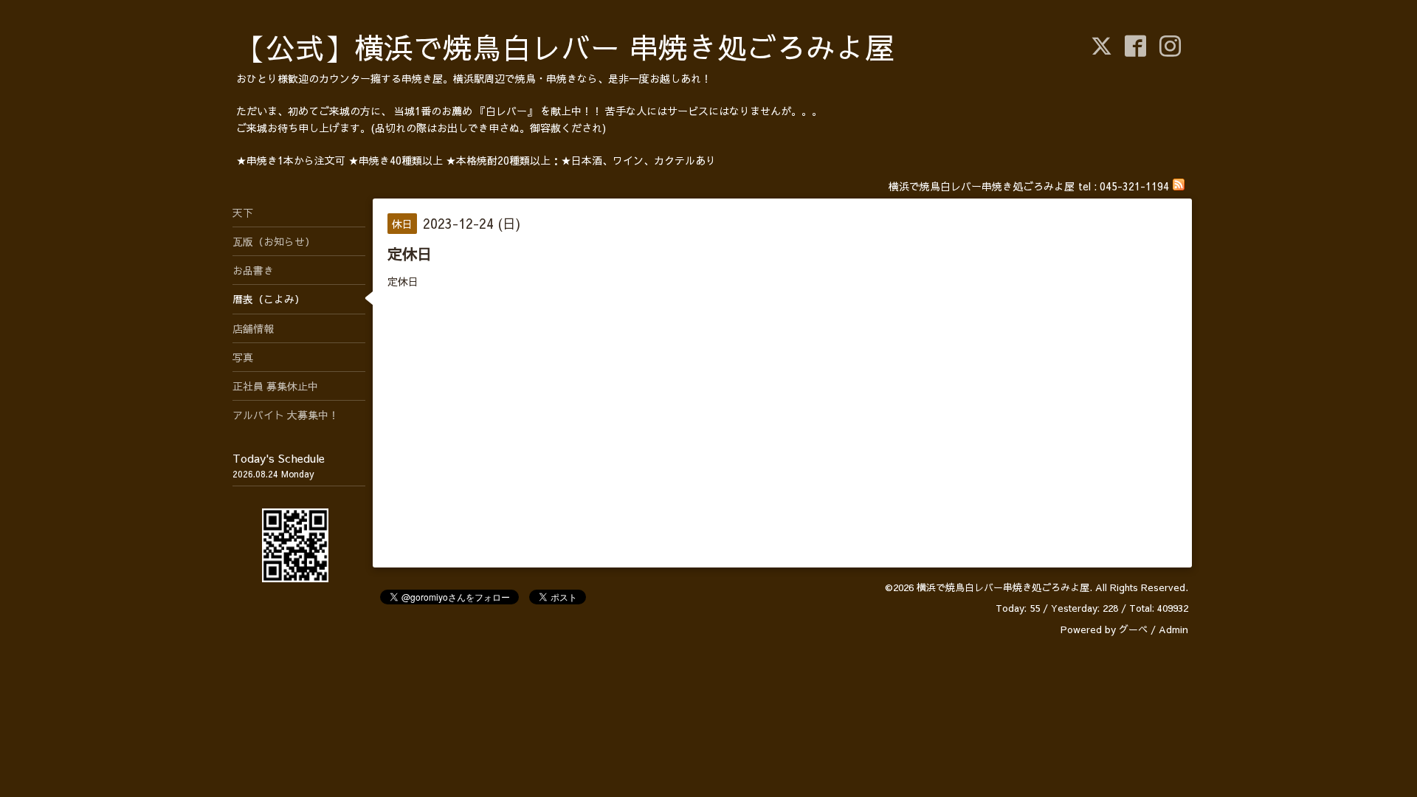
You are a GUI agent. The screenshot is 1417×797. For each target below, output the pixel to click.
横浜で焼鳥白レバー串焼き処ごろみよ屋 (1003, 587)
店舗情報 (253, 328)
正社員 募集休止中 (275, 386)
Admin (1173, 629)
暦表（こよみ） (268, 298)
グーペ (1133, 629)
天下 (242, 212)
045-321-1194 (1134, 186)
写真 (242, 357)
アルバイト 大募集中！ (285, 414)
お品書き (253, 270)
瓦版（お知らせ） (273, 241)
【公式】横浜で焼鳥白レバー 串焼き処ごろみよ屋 (565, 47)
